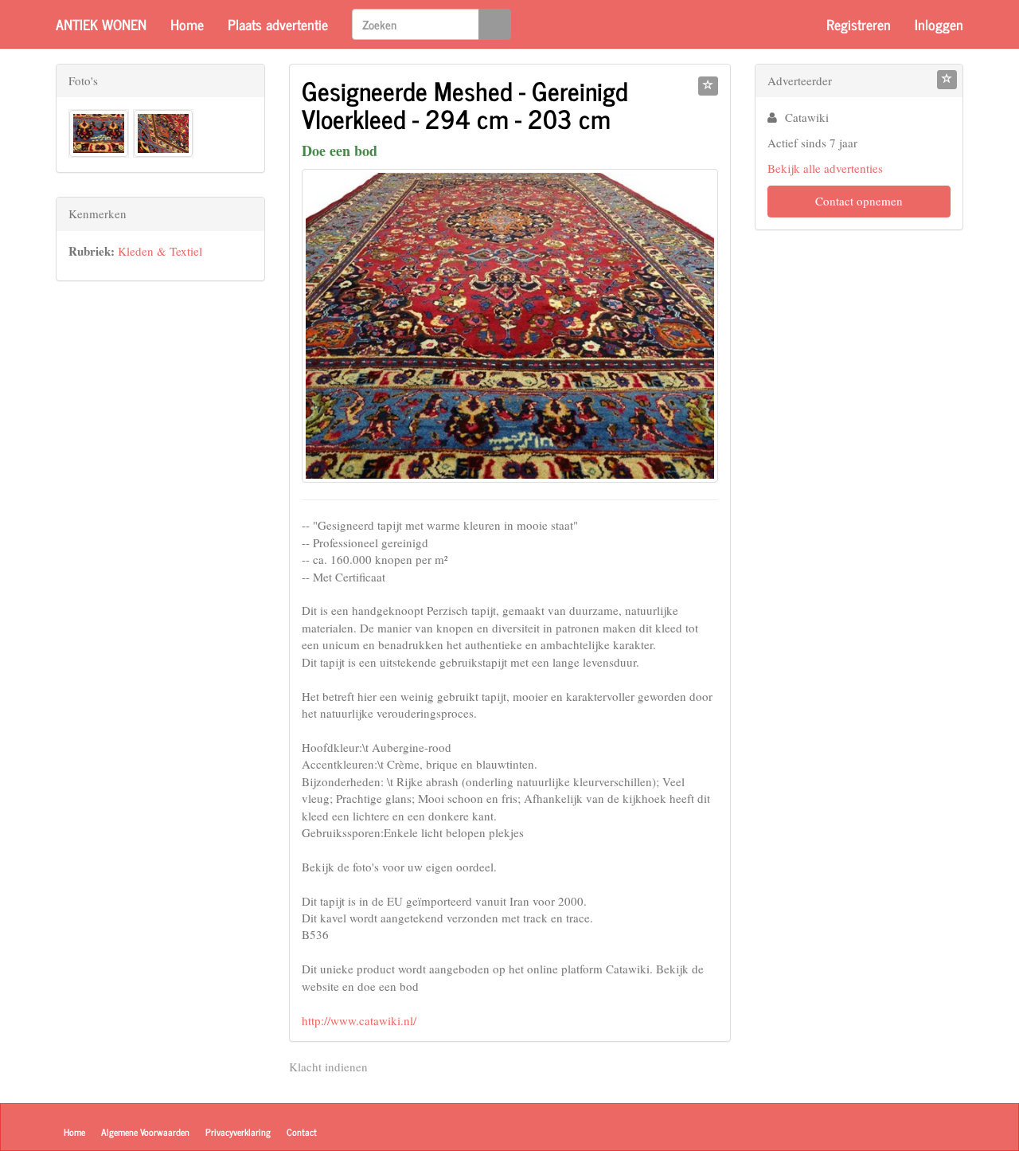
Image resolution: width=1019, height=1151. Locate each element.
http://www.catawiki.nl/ (359, 1020)
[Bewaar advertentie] (708, 86)
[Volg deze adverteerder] (947, 79)
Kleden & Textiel (160, 251)
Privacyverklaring (238, 1132)
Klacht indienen (328, 1067)
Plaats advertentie (278, 24)
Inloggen (939, 24)
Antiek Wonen (101, 24)
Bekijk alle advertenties (825, 168)
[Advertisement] (160, 544)
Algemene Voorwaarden (145, 1132)
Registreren (858, 24)
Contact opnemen (859, 201)
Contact (302, 1132)
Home (187, 24)
